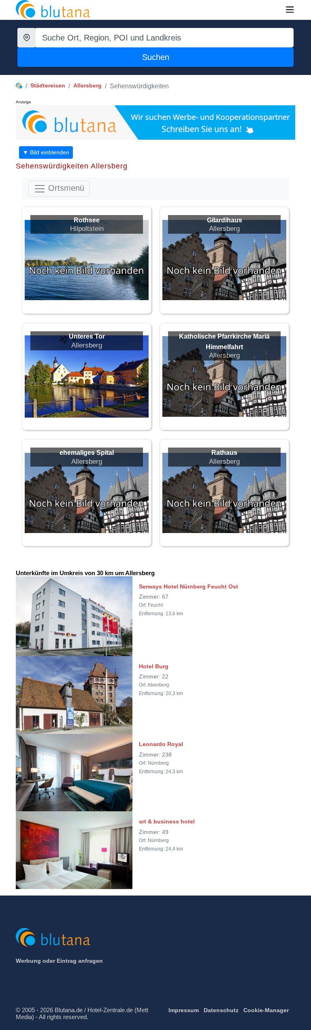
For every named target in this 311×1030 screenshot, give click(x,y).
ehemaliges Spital (87, 452)
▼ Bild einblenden (46, 152)
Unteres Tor (87, 336)
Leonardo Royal (161, 744)
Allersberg (87, 85)
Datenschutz (221, 1010)
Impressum (183, 1010)
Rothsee (87, 220)
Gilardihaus (224, 220)
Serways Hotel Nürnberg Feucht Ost (188, 586)
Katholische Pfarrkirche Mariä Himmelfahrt (224, 341)
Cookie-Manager (266, 1010)
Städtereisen (47, 85)
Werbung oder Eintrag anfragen (59, 960)
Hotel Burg (153, 666)
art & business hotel (167, 821)
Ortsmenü (65, 187)
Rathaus (224, 452)
